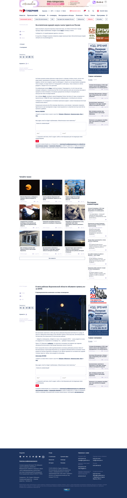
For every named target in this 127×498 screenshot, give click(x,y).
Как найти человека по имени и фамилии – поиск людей (95, 254)
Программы (101, 15)
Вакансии (51, 459)
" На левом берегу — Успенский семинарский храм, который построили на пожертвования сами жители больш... (97, 215)
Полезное (79, 15)
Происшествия (32, 15)
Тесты (87, 15)
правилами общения (55, 146)
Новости (22, 15)
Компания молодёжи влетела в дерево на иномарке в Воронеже (52, 222)
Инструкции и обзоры (66, 15)
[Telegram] (23, 457)
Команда (63, 459)
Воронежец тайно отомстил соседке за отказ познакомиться (96, 268)
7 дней (95, 79)
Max (37, 116)
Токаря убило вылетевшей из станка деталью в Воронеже (97, 240)
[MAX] (36, 457)
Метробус (99, 19)
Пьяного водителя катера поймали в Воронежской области (73, 198)
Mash (62, 30)
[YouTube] (40, 457)
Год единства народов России (65, 19)
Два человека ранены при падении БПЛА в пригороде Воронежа (97, 113)
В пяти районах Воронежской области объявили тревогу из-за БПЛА (52, 198)
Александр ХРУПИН (41, 356)
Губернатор (81, 19)
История (51, 463)
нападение (24, 47)
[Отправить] (37, 141)
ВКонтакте (67, 114)
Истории (42, 15)
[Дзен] (20, 457)
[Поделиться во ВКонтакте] (20, 57)
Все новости (52, 258)
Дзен (81, 114)
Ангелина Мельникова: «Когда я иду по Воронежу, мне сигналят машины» (98, 95)
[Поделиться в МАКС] (29, 57)
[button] (106, 19)
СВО (52, 19)
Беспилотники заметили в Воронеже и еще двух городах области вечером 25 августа (97, 104)
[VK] (27, 457)
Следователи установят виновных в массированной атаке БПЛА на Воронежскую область (28, 224)
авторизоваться (79, 147)
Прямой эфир (104, 11)
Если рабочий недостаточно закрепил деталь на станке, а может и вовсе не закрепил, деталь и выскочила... (97, 246)
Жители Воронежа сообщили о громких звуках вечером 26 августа (28, 198)
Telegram (61, 114)
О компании (52, 456)
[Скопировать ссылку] (32, 57)
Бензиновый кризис (26, 19)
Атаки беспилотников (41, 19)
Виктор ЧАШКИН (40, 111)
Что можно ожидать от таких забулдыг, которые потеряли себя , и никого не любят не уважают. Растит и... (97, 274)
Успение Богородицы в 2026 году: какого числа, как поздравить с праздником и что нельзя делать (98, 86)
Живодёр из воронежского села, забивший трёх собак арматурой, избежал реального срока (75, 224)
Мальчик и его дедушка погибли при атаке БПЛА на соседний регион (98, 121)
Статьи (93, 15)
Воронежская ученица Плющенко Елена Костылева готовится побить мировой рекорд (96, 225)
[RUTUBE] (33, 457)
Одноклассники (75, 114)
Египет (23, 44)
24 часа (90, 79)
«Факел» (90, 19)
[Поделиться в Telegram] (26, 57)
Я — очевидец (52, 15)
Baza (50, 88)
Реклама (63, 463)
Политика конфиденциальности (28, 461)
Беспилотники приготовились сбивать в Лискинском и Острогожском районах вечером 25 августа (75, 250)
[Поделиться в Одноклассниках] (23, 57)
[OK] (30, 457)
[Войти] (89, 11)
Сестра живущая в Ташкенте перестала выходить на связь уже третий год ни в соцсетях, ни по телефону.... (97, 260)
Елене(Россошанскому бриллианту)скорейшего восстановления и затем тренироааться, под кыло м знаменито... (95, 232)
